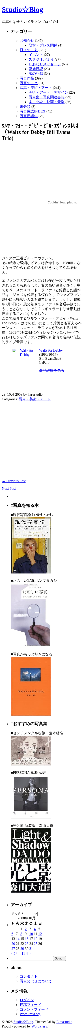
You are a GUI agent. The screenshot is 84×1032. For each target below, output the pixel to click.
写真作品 (27, 78)
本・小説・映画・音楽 (47, 102)
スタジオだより (41, 59)
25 (35, 944)
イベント (36, 55)
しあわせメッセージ (45, 64)
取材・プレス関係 (43, 45)
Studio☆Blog (22, 9)
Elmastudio (64, 1022)
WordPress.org (30, 1014)
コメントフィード (34, 1009)
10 (31, 934)
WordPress (39, 1026)
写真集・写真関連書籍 (47, 97)
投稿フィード (30, 1005)
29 (22, 948)
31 (31, 948)
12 (40, 934)
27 (13, 948)
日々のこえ (29, 50)
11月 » (26, 953)
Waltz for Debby (51, 350)
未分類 (25, 106)
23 (26, 944)
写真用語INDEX (32, 111)
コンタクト (29, 976)
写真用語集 (29, 116)
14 (17, 939)
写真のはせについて (36, 981)
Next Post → (11, 488)
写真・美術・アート (36, 88)
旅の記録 (36, 73)
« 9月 (15, 953)
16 (26, 939)
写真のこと (29, 83)
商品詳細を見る (51, 370)
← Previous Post (14, 481)
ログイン (27, 1000)
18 (35, 939)
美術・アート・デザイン (48, 92)
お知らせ (27, 40)
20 (13, 944)
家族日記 (36, 69)
